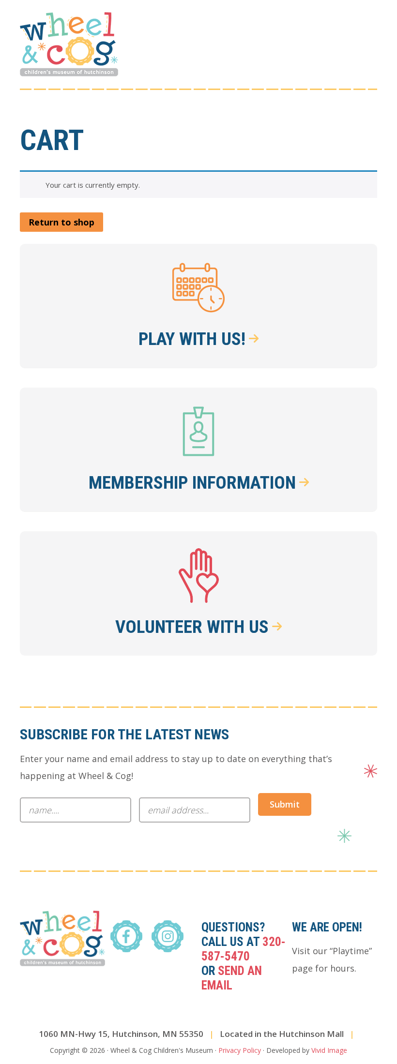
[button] (371, 27)
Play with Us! (191, 339)
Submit (285, 804)
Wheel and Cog (69, 44)
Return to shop (61, 222)
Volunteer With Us (192, 626)
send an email (231, 978)
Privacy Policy (239, 1050)
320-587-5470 (243, 949)
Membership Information (192, 482)
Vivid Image (329, 1050)
